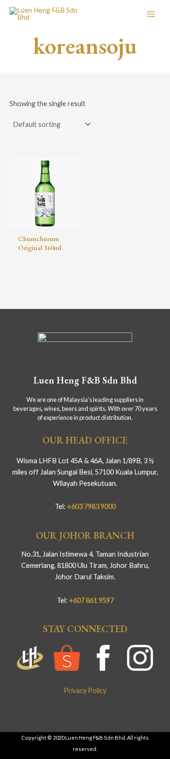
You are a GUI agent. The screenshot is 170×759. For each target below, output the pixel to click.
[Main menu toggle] (151, 13)
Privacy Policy (85, 690)
